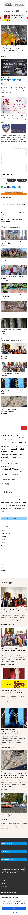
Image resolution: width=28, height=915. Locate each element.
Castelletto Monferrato (16, 440)
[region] (14, 905)
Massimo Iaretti (10, 52)
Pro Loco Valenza (12, 457)
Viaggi (2, 474)
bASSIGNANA (20, 438)
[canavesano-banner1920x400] (14, 190)
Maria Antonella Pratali (14, 449)
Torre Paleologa (14, 206)
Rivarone (19, 457)
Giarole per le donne (6, 260)
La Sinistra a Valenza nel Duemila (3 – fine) (12, 373)
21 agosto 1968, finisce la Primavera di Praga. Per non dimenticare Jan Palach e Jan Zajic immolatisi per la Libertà (13, 409)
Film (20, 442)
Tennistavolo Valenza (10, 469)
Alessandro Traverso (5, 438)
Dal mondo (3, 536)
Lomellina (3, 555)
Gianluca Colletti (10, 445)
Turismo (17, 472)
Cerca (2, 425)
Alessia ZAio (13, 438)
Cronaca (3, 530)
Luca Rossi (3, 449)
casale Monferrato (5, 440)
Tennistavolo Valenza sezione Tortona (7, 472)
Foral (24, 442)
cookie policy (4, 886)
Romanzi (9, 459)
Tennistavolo (5, 466)
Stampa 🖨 (11, 180)
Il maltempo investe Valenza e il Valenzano (12, 313)
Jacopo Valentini (5, 446)
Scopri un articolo (10, 11)
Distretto (3, 539)
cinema (4, 442)
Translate (11, 485)
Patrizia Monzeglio (16, 454)
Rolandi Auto (4, 459)
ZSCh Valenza (14, 474)
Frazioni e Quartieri (5, 545)
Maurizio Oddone (7, 452)
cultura (11, 442)
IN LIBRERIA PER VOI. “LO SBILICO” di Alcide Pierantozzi (17, 17)
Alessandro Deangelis (18, 435)
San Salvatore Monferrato (15, 461)
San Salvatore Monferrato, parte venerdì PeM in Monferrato (14, 496)
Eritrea (16, 442)
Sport (2, 567)
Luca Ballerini (20, 446)
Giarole (15, 445)
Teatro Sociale (14, 463)
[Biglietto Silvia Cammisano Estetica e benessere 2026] (14, 98)
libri (16, 446)
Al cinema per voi (7, 435)
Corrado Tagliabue (9, 204)
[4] (14, 60)
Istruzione (3, 551)
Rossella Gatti (14, 459)
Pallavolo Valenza (4, 454)
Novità (2, 558)
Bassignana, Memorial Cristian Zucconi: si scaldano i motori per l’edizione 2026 (11, 818)
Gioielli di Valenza (20, 445)
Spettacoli (3, 564)
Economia (3, 542)
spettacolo (5, 464)
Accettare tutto (14, 908)
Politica (2, 561)
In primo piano (4, 548)
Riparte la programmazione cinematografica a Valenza (13, 505)
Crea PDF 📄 (22, 180)
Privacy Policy (4, 883)
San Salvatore (5, 461)
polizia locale (4, 457)
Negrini (15, 451)
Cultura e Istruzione (5, 533)
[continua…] (20, 621)
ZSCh (7, 475)
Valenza (22, 472)
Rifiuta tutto (14, 912)
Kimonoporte (12, 446)
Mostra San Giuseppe (18, 204)
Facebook (3, 880)
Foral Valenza (3, 445)
